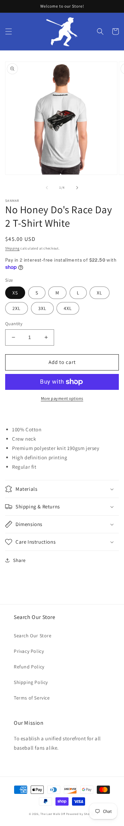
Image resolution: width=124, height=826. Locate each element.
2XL (16, 308)
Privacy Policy (29, 651)
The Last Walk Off (52, 814)
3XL (42, 308)
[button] (8, 31)
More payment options (62, 398)
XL (99, 293)
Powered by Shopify (80, 814)
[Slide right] (77, 187)
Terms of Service (32, 698)
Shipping (12, 248)
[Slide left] (46, 187)
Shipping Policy (31, 682)
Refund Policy (29, 667)
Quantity (13, 324)
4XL (68, 308)
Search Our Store (33, 635)
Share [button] (19, 560)
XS (15, 293)
